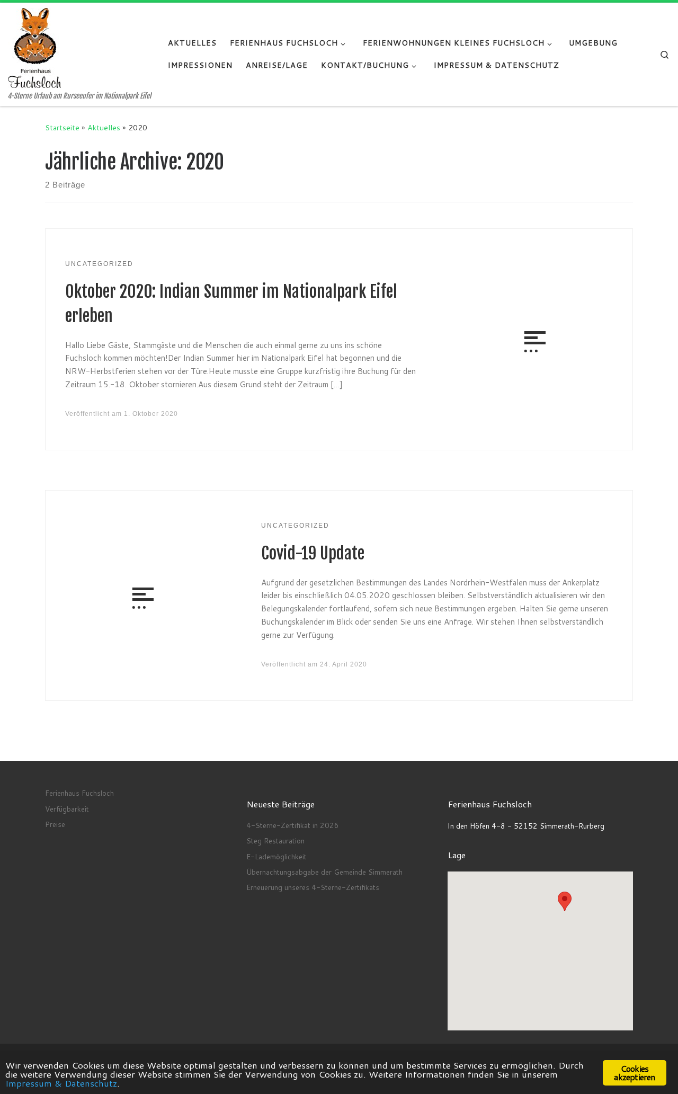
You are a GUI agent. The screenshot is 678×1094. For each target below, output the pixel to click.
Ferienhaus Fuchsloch (79, 793)
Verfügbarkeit (67, 809)
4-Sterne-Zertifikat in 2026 (292, 825)
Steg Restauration (275, 840)
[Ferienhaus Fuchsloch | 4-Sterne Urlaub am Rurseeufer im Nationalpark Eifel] (34, 47)
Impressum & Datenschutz (61, 1083)
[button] (565, 901)
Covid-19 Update (312, 553)
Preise (55, 824)
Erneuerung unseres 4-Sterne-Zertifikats (312, 887)
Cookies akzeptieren (634, 1072)
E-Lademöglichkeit (276, 856)
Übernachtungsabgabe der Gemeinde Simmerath (324, 872)
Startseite (62, 127)
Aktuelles (103, 127)
